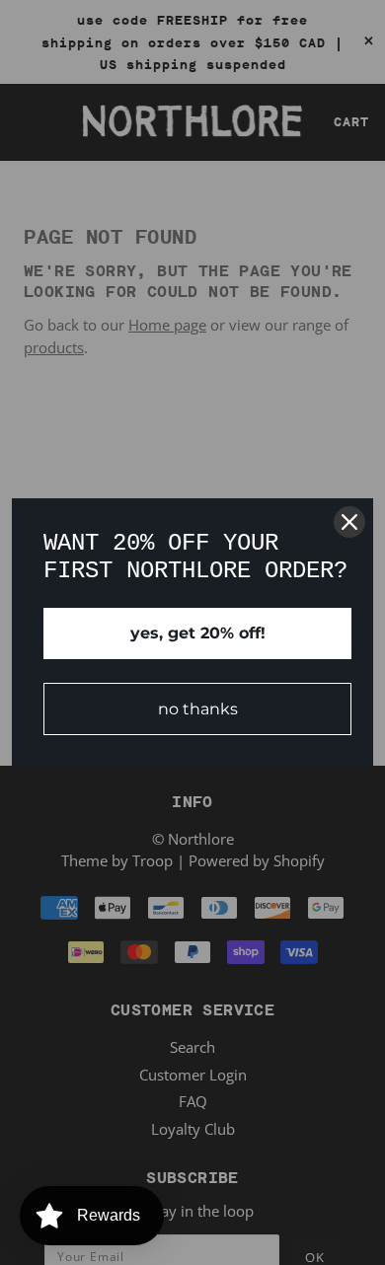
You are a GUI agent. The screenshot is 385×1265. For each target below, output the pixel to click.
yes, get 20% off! (198, 633)
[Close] (349, 522)
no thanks (198, 709)
